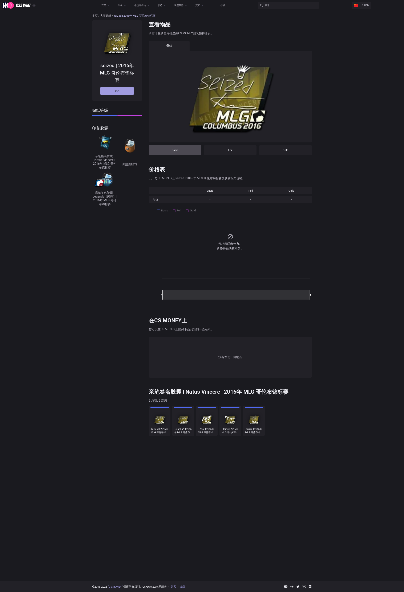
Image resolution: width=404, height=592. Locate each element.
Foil (230, 150)
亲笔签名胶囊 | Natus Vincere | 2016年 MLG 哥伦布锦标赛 (104, 161)
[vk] (304, 586)
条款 (183, 586)
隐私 (173, 586)
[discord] (310, 586)
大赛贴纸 (105, 15)
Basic (175, 150)
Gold (285, 150)
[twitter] (298, 586)
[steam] (292, 586)
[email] (285, 586)
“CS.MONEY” (115, 586)
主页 (95, 15)
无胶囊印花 (129, 164)
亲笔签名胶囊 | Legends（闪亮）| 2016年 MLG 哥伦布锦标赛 (105, 198)
